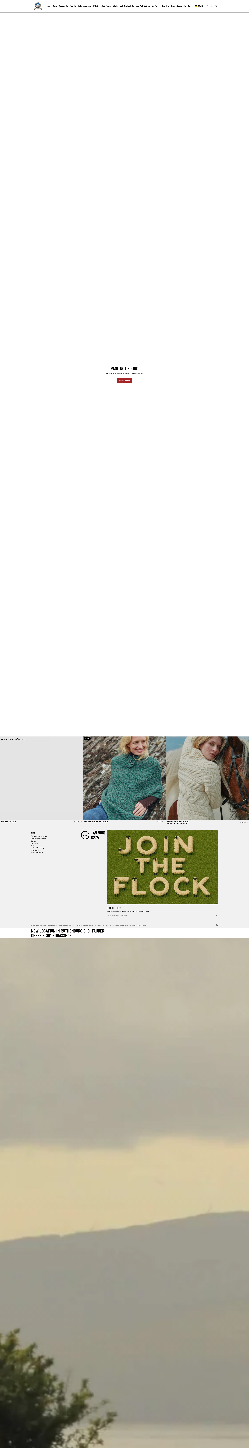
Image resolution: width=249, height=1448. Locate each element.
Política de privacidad (95, 925)
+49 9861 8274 (98, 835)
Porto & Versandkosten (38, 838)
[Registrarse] (216, 915)
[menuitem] (189, 6)
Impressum (34, 843)
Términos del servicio (108, 925)
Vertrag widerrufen (37, 852)
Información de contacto (139, 925)
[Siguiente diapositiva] (163, 778)
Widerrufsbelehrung (37, 848)
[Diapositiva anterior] (86, 778)
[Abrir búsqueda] (207, 6)
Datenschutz (35, 850)
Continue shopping (124, 380)
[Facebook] (217, 925)
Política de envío (119, 925)
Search (33, 841)
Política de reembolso (82, 925)
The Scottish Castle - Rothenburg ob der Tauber (49, 925)
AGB (32, 845)
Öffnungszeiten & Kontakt (39, 836)
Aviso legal (128, 925)
